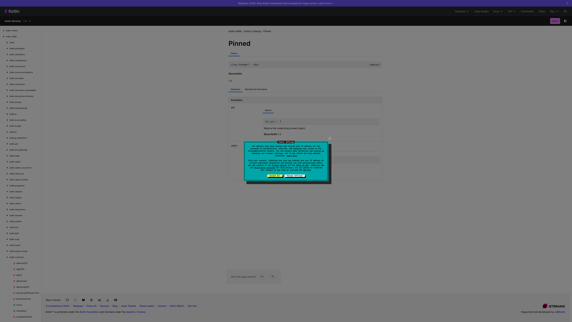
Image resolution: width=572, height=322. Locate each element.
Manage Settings (295, 176)
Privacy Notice (279, 165)
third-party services (264, 168)
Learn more (292, 156)
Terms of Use (302, 165)
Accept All (275, 176)
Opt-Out (307, 170)
